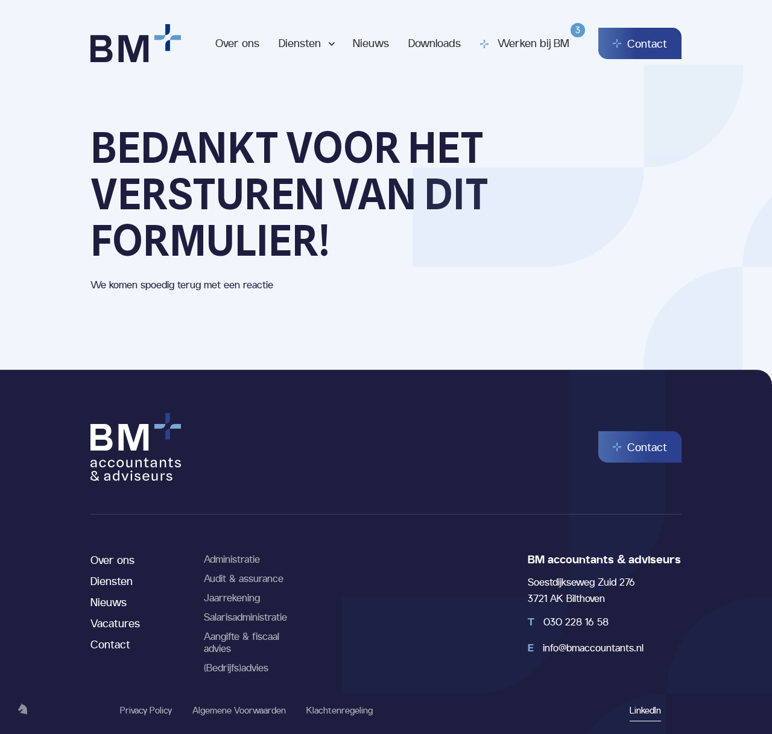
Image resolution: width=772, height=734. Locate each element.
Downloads (434, 42)
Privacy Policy (146, 710)
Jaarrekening (232, 598)
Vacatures (115, 623)
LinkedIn (645, 710)
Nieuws (371, 42)
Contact (110, 644)
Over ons (237, 42)
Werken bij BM (533, 37)
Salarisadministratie (245, 617)
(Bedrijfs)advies (236, 668)
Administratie (232, 559)
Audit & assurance (243, 578)
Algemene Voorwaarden (239, 710)
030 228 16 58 (568, 622)
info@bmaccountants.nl (586, 648)
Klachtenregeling (339, 710)
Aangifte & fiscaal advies (241, 642)
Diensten (300, 42)
